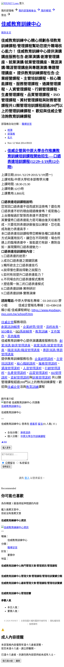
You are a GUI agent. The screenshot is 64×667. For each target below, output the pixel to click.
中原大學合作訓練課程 (33, 436)
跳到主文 (6, 32)
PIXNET (14, 621)
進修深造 (25, 432)
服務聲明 (33, 624)
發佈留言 (6, 466)
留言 (40, 424)
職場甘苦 (27, 124)
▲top (4, 441)
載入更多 (6, 448)
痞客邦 (33, 424)
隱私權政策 (55, 621)
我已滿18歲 (7, 661)
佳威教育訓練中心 (21, 24)
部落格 (11, 134)
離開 (18, 661)
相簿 (9, 130)
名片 (9, 137)
